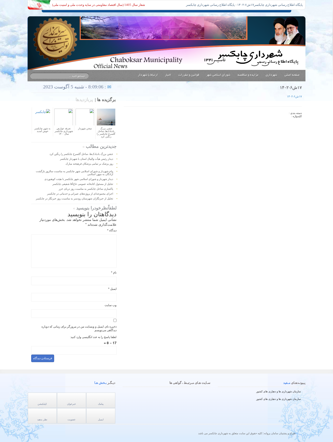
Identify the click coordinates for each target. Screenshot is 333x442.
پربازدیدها (84, 99)
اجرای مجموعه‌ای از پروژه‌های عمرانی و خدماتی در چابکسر (80, 193)
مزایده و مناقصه (248, 75)
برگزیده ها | (105, 99)
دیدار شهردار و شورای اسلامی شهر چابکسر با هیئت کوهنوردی (78, 179)
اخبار (168, 75)
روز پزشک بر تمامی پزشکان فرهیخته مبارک (89, 163)
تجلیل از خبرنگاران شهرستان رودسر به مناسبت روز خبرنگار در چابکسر (74, 198)
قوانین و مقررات (188, 75)
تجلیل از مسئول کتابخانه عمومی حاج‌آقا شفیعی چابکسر (82, 184)
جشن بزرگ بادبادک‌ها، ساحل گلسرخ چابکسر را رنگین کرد (81, 154)
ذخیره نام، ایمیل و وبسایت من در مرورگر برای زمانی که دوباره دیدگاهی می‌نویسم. (79, 328)
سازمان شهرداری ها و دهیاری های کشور (278, 391)
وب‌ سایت (111, 305)
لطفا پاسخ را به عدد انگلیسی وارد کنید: (93, 337)
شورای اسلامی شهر (218, 75)
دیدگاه (112, 230)
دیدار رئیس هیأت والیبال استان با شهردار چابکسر (86, 159)
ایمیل (112, 289)
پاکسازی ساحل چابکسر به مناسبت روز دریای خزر (86, 189)
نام (114, 272)
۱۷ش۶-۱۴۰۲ (294, 96)
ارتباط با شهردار (148, 75)
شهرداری (271, 75)
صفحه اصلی (292, 75)
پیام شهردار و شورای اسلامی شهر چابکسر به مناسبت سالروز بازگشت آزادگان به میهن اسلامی (74, 173)
